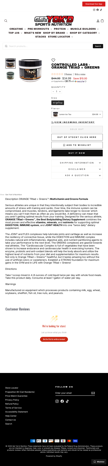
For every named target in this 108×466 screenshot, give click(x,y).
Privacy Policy (12, 400)
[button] (53, 60)
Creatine (16, 29)
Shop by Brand (54, 33)
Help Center (11, 416)
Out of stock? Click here (77, 137)
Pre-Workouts (39, 29)
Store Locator (59, 36)
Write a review (80, 74)
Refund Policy (12, 404)
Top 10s (14, 33)
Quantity (58, 87)
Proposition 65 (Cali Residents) (20, 392)
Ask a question (77, 175)
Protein (60, 29)
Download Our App (93, 4)
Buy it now (77, 153)
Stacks (40, 36)
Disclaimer (77, 169)
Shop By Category (84, 33)
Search (98, 46)
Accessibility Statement (16, 411)
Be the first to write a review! (54, 339)
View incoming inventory (74, 122)
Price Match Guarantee (16, 396)
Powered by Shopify (54, 456)
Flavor (55, 108)
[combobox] (54, 46)
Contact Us (10, 420)
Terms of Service (13, 408)
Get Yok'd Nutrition (11, 195)
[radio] (57, 102)
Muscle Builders (83, 29)
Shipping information (77, 163)
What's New (32, 33)
